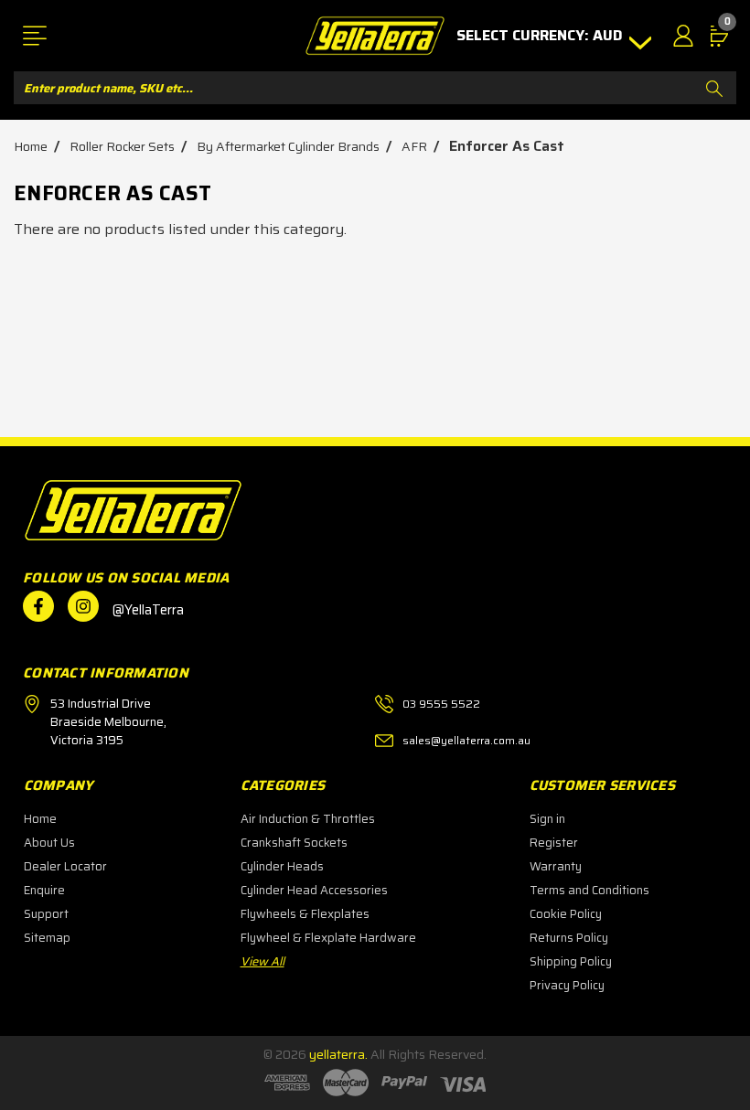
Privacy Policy (567, 985)
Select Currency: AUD (541, 36)
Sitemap (47, 937)
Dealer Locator (65, 866)
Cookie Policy (566, 913)
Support (46, 913)
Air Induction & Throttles (308, 818)
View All (262, 961)
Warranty (556, 866)
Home (40, 818)
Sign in (547, 818)
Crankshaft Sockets (294, 842)
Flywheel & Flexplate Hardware (328, 937)
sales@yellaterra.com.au (466, 740)
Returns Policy (569, 937)
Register (554, 842)
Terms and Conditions (589, 890)
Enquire (44, 890)
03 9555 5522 (441, 703)
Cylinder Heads (282, 866)
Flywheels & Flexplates (305, 913)
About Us (49, 842)
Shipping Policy (571, 961)
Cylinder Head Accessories (314, 890)
